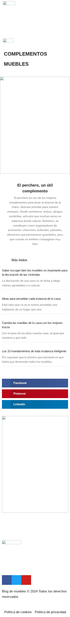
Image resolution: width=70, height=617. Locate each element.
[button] (64, 11)
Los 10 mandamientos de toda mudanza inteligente (34, 351)
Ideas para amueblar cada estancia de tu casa (31, 298)
